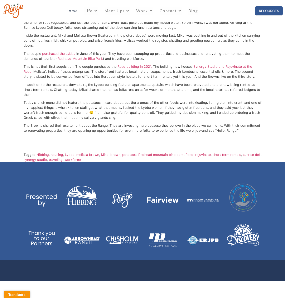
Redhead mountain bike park (161, 155)
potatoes (129, 155)
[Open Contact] (180, 11)
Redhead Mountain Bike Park (80, 58)
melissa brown (87, 155)
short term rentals (227, 155)
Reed (189, 155)
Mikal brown (110, 155)
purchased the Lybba (58, 53)
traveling (56, 160)
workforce (72, 160)
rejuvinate (203, 155)
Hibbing (43, 155)
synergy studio (35, 160)
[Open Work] (151, 11)
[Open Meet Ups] (128, 11)
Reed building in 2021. (134, 66)
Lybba (69, 155)
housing (57, 155)
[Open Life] (96, 11)
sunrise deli (252, 155)
